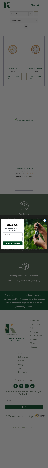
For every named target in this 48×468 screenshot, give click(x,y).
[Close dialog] (45, 220)
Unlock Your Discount (13, 243)
